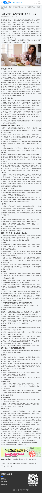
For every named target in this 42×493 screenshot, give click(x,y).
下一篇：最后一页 (6, 466)
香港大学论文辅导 (30, 459)
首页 (10, 7)
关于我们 (4, 479)
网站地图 (4, 482)
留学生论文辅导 (18, 459)
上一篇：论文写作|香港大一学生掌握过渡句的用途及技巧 (18, 463)
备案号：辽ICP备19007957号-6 (21, 490)
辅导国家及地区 (18, 7)
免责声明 (4, 484)
